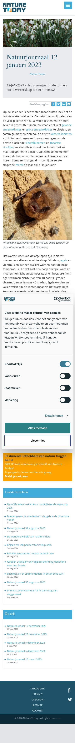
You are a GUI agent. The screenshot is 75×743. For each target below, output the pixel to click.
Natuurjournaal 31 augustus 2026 (26, 528)
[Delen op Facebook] (53, 104)
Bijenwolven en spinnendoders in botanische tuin (35, 573)
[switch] (65, 376)
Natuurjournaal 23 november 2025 (27, 634)
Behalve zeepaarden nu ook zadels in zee (30, 553)
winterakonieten (61, 134)
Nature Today (37, 73)
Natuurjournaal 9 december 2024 (26, 642)
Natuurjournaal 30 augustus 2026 (26, 582)
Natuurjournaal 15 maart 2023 (24, 659)
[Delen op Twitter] (58, 104)
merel (19, 165)
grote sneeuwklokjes (39, 129)
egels (63, 260)
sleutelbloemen (35, 143)
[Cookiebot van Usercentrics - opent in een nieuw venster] (54, 299)
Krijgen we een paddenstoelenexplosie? (29, 545)
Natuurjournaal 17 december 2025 (26, 626)
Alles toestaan (37, 427)
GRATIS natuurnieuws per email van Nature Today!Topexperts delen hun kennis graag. (33, 470)
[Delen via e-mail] (69, 104)
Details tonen (54, 415)
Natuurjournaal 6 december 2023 (26, 651)
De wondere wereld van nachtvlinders (28, 536)
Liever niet (38, 440)
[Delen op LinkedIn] (64, 104)
